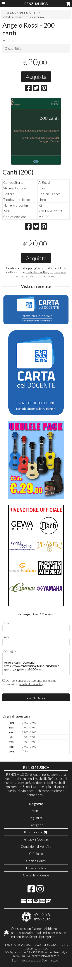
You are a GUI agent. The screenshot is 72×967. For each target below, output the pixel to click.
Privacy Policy (36, 868)
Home (36, 811)
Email (5, 637)
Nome (6, 623)
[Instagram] (40, 891)
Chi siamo (36, 854)
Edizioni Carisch (44, 276)
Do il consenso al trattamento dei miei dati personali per (30, 682)
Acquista (36, 76)
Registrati (36, 818)
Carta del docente (36, 875)
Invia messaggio (36, 697)
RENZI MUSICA (36, 4)
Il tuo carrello (34, 832)
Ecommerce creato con (36, 960)
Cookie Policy (36, 861)
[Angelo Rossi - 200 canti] (35, 131)
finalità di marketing (31, 684)
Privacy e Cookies (36, 839)
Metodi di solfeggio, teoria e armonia (23, 16)
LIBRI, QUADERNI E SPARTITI (19, 12)
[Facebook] (31, 891)
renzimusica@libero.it (45, 955)
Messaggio (9, 651)
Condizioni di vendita (36, 846)
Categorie (36, 825)
